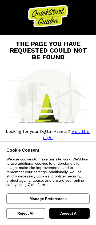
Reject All (25, 213)
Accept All (69, 213)
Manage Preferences (48, 199)
